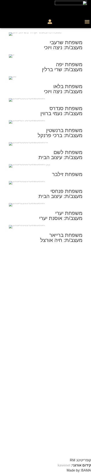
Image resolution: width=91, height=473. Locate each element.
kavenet (64, 465)
